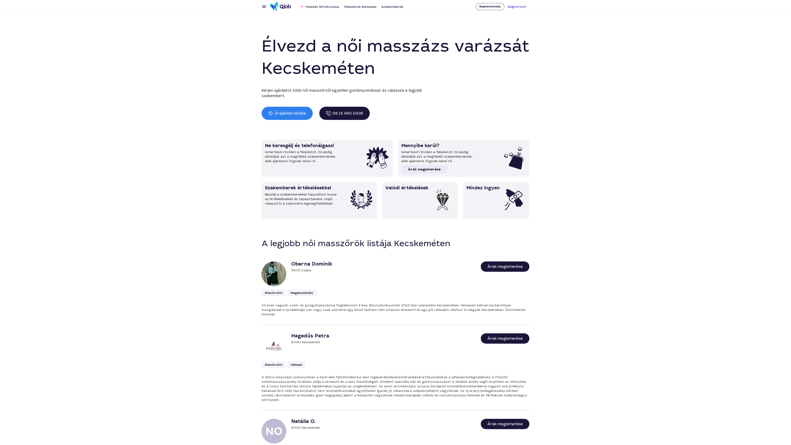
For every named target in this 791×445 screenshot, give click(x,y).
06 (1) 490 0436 (347, 113)
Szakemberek (392, 7)
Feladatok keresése (360, 7)
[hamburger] (264, 6)
